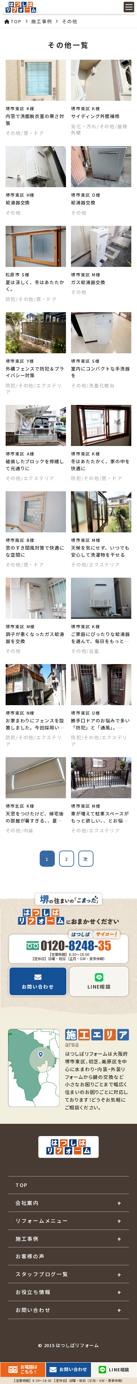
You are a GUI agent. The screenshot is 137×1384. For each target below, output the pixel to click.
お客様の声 (30, 1256)
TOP (21, 1184)
